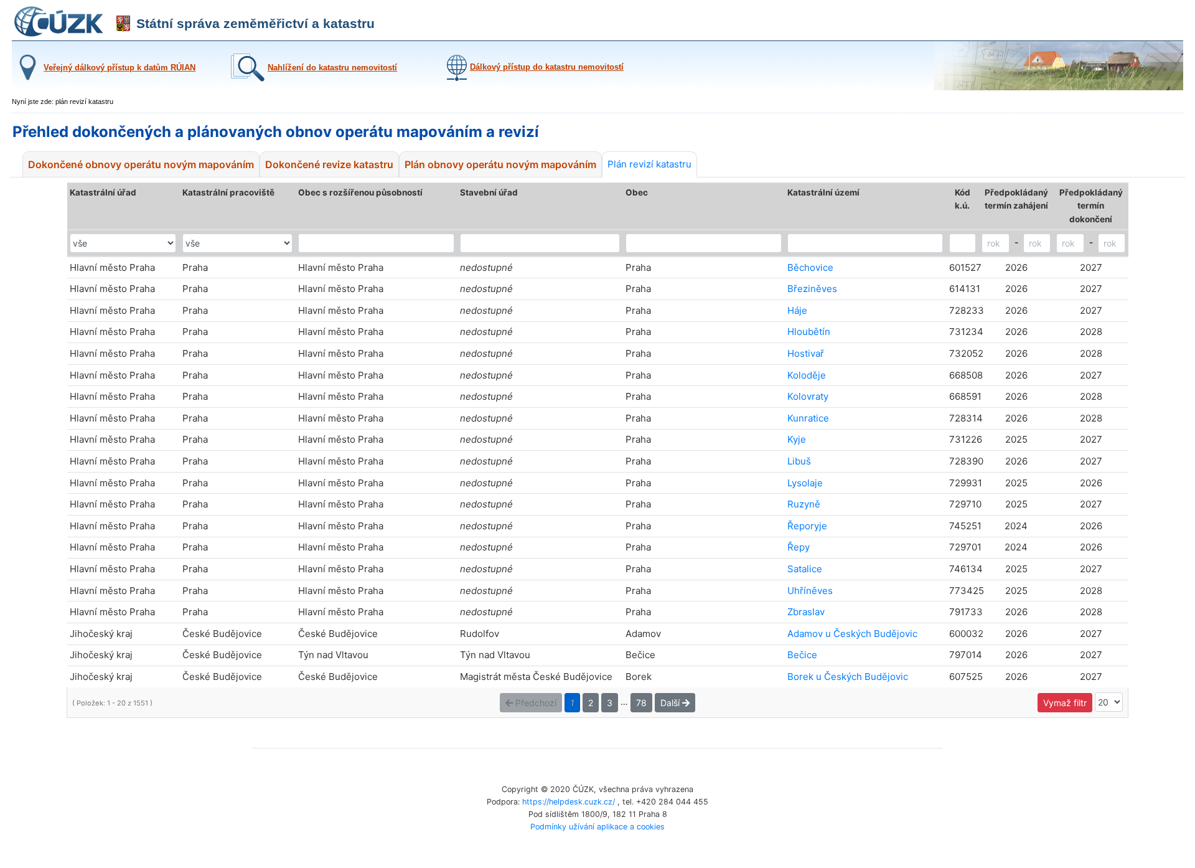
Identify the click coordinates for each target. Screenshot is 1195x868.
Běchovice (810, 267)
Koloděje (806, 375)
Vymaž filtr (1065, 702)
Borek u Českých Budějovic (847, 676)
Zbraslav (806, 612)
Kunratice (808, 418)
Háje (797, 310)
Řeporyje (807, 526)
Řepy (798, 547)
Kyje (796, 439)
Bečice (802, 655)
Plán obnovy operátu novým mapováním (500, 164)
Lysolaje (805, 483)
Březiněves (812, 289)
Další (671, 702)
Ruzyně (803, 504)
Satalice (804, 569)
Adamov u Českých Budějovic (852, 633)
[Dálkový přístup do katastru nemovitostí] (534, 78)
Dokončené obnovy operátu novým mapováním (141, 164)
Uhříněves (810, 591)
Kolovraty (807, 396)
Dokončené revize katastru (329, 164)
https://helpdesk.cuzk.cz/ (568, 801)
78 (641, 702)
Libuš (799, 461)
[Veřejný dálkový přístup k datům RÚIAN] (103, 79)
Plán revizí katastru (649, 164)
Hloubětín (808, 331)
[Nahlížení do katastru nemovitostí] (312, 78)
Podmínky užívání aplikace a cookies (597, 826)
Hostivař (805, 353)
